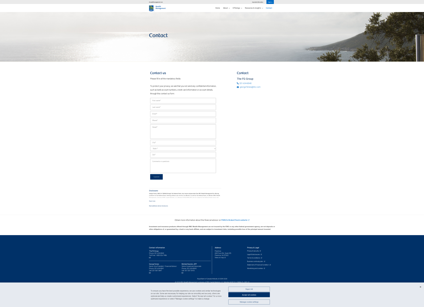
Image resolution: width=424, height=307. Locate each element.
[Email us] (150, 258)
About (225, 8)
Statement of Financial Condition (258, 265)
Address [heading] (218, 248)
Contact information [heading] (157, 248)
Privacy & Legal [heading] (253, 248)
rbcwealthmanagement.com (156, 2)
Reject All (249, 289)
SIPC (245, 282)
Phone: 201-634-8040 (156, 253)
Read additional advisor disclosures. (158, 206)
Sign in (270, 2)
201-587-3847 (157, 271)
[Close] (420, 286)
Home (217, 8)
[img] (212, 37)
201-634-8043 (192, 268)
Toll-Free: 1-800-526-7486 (158, 255)
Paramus (218, 251)
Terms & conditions (253, 258)
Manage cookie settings (249, 302)
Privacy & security (253, 251)
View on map (219, 258)
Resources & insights (253, 8)
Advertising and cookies (255, 268)
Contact (269, 8)
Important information (257, 2)
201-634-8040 (245, 83)
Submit (156, 177)
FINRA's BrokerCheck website (234, 220)
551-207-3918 (189, 271)
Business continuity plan (255, 261)
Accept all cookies (249, 295)
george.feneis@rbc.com (249, 87)
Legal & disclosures (253, 254)
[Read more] (152, 201)
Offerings (236, 8)
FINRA (239, 282)
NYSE (232, 282)
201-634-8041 (159, 268)
